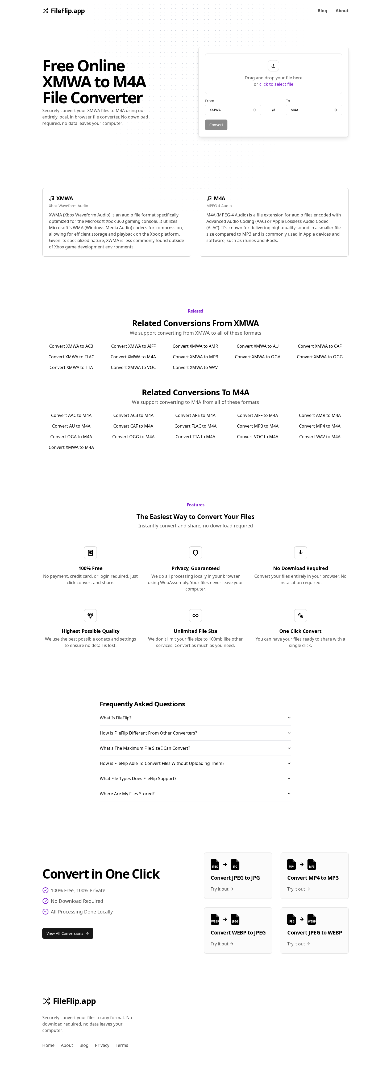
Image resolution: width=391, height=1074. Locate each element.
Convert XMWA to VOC (133, 367)
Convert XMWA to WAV (195, 367)
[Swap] (273, 110)
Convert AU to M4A (71, 426)
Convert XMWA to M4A (133, 357)
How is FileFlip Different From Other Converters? (148, 733)
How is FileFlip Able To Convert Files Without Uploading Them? (162, 763)
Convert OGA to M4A (71, 437)
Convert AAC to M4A (71, 415)
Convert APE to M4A (195, 415)
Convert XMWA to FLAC (71, 357)
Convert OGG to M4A (133, 437)
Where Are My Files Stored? (127, 794)
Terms (122, 1045)
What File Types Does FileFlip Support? (138, 778)
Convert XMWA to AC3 (71, 346)
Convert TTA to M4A (195, 437)
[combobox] (233, 110)
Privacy (102, 1045)
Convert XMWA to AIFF (133, 346)
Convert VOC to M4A (257, 437)
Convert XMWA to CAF (320, 346)
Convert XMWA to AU (258, 346)
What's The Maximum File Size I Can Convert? (145, 748)
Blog (322, 11)
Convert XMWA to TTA (71, 367)
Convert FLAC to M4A (195, 426)
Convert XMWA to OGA (257, 357)
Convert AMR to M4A (320, 415)
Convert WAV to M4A (319, 437)
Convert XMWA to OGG (320, 357)
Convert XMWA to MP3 (195, 357)
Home (48, 1045)
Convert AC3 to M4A (133, 415)
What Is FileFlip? (115, 718)
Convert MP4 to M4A (319, 426)
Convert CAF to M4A (133, 426)
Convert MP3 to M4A (257, 426)
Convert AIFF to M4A (257, 415)
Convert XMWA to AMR (195, 346)
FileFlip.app (74, 1001)
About (342, 11)
